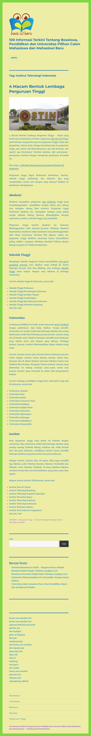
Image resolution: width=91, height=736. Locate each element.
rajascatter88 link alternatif (22, 625)
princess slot (15, 674)
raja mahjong (49, 202)
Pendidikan (14, 696)
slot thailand (15, 631)
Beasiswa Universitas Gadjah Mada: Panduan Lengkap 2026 (39, 574)
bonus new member (18, 671)
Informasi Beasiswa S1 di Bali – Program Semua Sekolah (37, 567)
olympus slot (15, 678)
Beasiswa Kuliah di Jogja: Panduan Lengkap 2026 (34, 571)
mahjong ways (16, 641)
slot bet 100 (56, 139)
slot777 (12, 658)
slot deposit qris (16, 648)
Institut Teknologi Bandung (45, 520)
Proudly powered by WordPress (38, 729)
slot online (14, 668)
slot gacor (13, 664)
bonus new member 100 (20, 618)
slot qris (13, 638)
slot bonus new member (20, 644)
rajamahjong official (18, 681)
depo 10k (13, 654)
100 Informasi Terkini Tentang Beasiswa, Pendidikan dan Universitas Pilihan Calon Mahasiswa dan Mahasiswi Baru (44, 44)
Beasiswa (13, 707)
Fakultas (13, 713)
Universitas (14, 701)
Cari (11, 539)
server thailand (61, 324)
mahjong (13, 661)
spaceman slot (16, 651)
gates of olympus (17, 635)
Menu (14, 58)
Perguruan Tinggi (26, 520)
